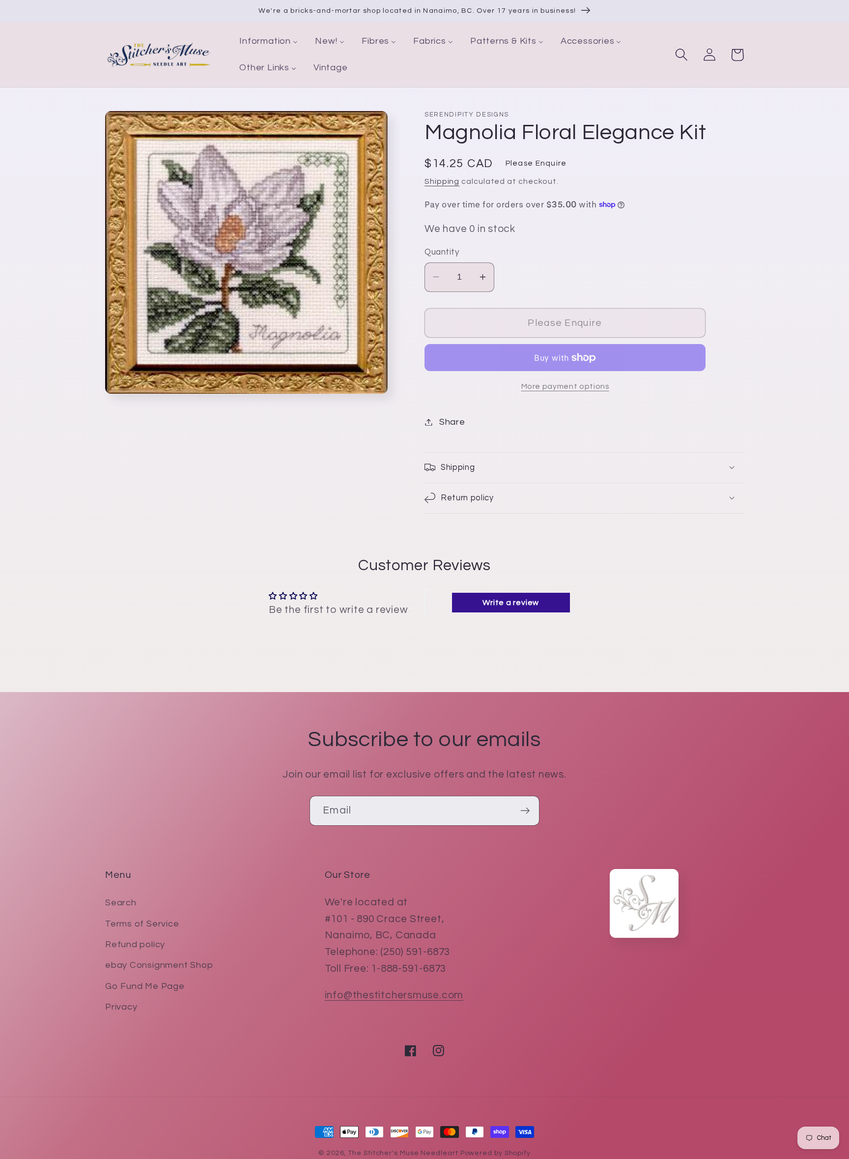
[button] (681, 55)
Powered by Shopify (495, 1153)
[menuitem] (269, 42)
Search (121, 902)
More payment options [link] (565, 386)
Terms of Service (142, 923)
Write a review (510, 603)
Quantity (441, 252)
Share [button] (452, 422)
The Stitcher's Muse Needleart (403, 1153)
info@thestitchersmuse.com (394, 995)
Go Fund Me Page (145, 986)
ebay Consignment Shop (159, 965)
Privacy (121, 1007)
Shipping (441, 181)
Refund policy (135, 944)
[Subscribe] (525, 811)
